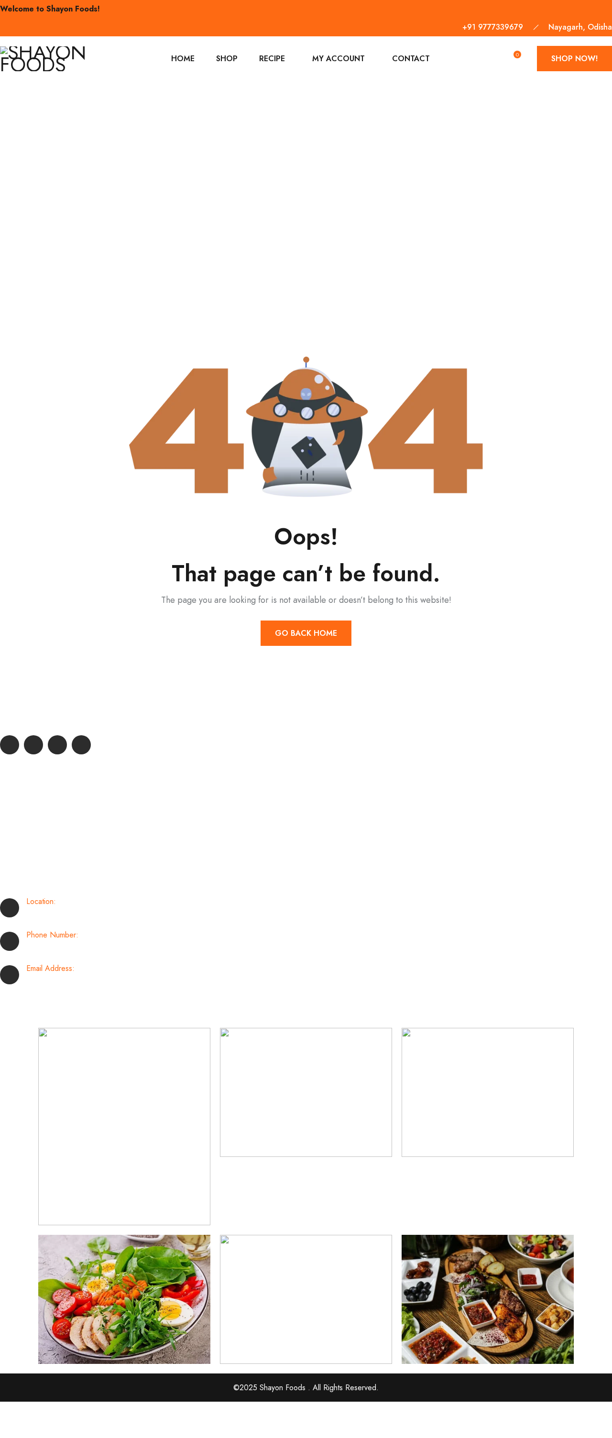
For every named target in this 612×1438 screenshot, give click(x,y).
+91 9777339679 (492, 27)
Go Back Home (306, 633)
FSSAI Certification (42, 841)
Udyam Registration (42, 859)
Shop (227, 58)
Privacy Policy (27, 1428)
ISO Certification (38, 823)
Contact (411, 58)
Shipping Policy (36, 787)
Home (183, 58)
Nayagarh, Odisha (580, 27)
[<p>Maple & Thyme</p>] (124, 1126)
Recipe (272, 58)
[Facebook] (9, 744)
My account (338, 58)
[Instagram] (81, 744)
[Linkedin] (57, 744)
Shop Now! (574, 58)
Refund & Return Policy (50, 805)
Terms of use (25, 1410)
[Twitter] (33, 744)
